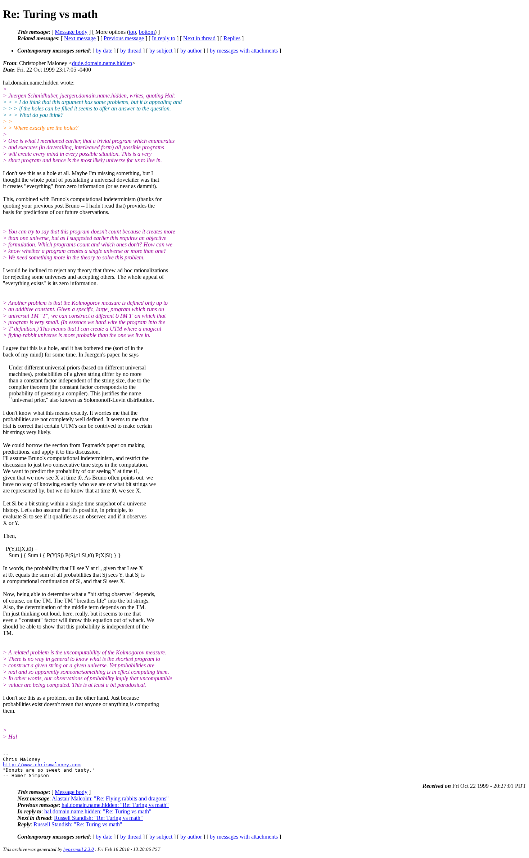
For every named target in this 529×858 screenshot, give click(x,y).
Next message (80, 38)
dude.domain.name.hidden (102, 63)
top (132, 32)
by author (191, 50)
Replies (231, 38)
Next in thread (199, 38)
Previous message (124, 38)
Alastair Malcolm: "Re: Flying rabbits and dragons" (110, 798)
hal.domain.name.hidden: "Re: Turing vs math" (115, 805)
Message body (71, 32)
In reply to (163, 38)
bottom (147, 32)
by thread (130, 50)
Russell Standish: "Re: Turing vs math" (98, 818)
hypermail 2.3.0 (78, 849)
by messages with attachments (244, 50)
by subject (160, 50)
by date (104, 50)
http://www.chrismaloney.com (42, 764)
